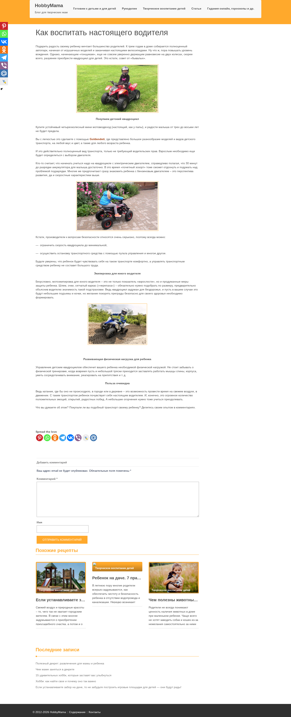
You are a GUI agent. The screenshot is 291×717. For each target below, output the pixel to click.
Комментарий (47, 478)
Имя (39, 522)
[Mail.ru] (93, 437)
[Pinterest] (39, 437)
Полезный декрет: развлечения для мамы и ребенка (70, 663)
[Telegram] (62, 437)
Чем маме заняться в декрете (55, 669)
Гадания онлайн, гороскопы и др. (230, 8)
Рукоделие (129, 8)
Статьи (196, 8)
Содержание (77, 712)
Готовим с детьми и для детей (94, 8)
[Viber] (78, 437)
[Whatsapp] (47, 437)
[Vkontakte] (70, 437)
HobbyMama (49, 5)
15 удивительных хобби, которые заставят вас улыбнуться (73, 675)
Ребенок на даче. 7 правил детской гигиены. (117, 578)
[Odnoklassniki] (54, 437)
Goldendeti (97, 139)
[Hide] (1, 89)
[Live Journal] (85, 437)
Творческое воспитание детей (164, 8)
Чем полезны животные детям (174, 600)
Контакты (95, 712)
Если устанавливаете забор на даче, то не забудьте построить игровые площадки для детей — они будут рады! (61, 600)
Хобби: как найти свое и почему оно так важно (66, 681)
